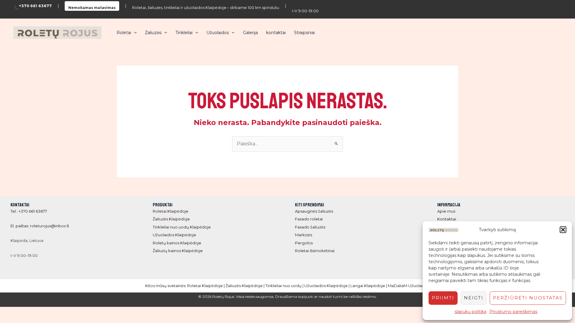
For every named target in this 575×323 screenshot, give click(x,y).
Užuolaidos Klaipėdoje (174, 234)
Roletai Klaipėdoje (170, 211)
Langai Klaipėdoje (367, 285)
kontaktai (276, 32)
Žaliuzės (153, 32)
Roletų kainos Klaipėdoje (177, 242)
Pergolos (304, 242)
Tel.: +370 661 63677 (28, 211)
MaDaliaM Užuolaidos (409, 285)
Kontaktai (446, 219)
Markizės (303, 234)
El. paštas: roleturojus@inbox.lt (39, 225)
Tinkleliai (184, 32)
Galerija (250, 32)
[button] (563, 230)
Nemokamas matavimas (92, 7)
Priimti (443, 298)
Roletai (123, 32)
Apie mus (446, 211)
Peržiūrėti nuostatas (528, 298)
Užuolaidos (217, 32)
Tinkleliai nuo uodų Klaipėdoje (182, 227)
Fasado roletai (309, 219)
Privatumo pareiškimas (513, 311)
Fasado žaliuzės (310, 227)
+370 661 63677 (35, 6)
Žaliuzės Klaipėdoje (171, 219)
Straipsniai (304, 32)
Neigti (473, 298)
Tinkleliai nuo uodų (283, 285)
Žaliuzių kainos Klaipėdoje (178, 250)
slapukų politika (470, 311)
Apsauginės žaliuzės (314, 211)
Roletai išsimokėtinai (315, 250)
